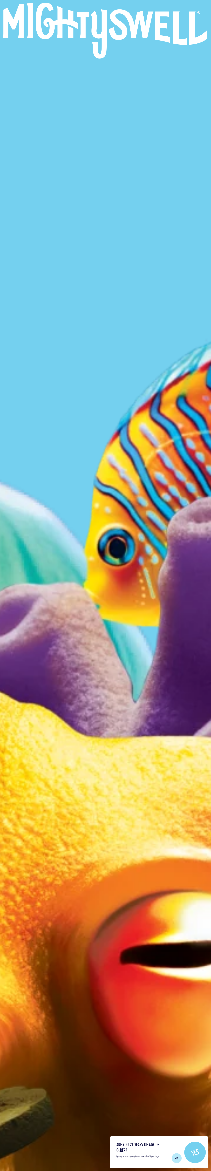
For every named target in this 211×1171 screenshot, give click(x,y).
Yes (195, 1152)
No (177, 1158)
